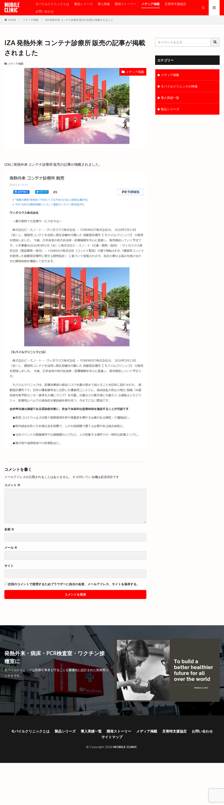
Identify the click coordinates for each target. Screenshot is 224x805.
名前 (9, 529)
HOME (12, 19)
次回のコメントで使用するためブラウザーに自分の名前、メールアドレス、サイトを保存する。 (74, 584)
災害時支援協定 (175, 4)
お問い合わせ (44, 11)
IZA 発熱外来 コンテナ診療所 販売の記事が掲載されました (79, 19)
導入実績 (104, 4)
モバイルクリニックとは (52, 4)
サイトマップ (112, 737)
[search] (215, 42)
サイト (9, 565)
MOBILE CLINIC (11, 7)
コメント (12, 485)
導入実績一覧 (170, 98)
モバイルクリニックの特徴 (179, 86)
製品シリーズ (83, 4)
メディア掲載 (150, 4)
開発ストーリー (125, 4)
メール (10, 547)
